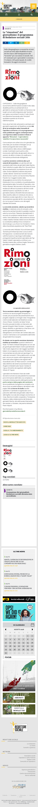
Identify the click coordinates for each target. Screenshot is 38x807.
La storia (32, 745)
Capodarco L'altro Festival (27, 757)
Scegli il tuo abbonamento (13, 430)
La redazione (31, 743)
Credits (20, 796)
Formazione (31, 771)
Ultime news (19, 552)
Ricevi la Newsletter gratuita (14, 422)
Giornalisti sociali (29, 755)
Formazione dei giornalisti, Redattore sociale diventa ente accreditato (19, 494)
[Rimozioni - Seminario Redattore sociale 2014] (8, 470)
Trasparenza (13, 795)
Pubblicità (5, 795)
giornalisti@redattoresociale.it (14, 411)
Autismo (6, 480)
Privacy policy (23, 795)
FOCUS (8, 657)
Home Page (7, 426)
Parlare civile (31, 759)
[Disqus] (19, 522)
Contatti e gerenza (29, 747)
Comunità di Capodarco (27, 761)
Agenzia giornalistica (28, 769)
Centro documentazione (27, 773)
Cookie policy (32, 795)
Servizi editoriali (30, 775)
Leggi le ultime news (11, 434)
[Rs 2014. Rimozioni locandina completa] (8, 457)
